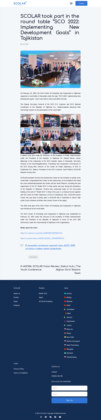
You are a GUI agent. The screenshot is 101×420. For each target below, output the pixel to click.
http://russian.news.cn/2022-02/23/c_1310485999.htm (42, 238)
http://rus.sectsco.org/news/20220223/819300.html (41, 233)
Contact (81, 3)
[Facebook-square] (55, 417)
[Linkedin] (46, 417)
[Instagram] (41, 417)
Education (33, 257)
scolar (26, 44)
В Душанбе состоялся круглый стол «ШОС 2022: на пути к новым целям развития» (50, 247)
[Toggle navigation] (71, 3)
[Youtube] (60, 417)
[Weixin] (50, 417)
